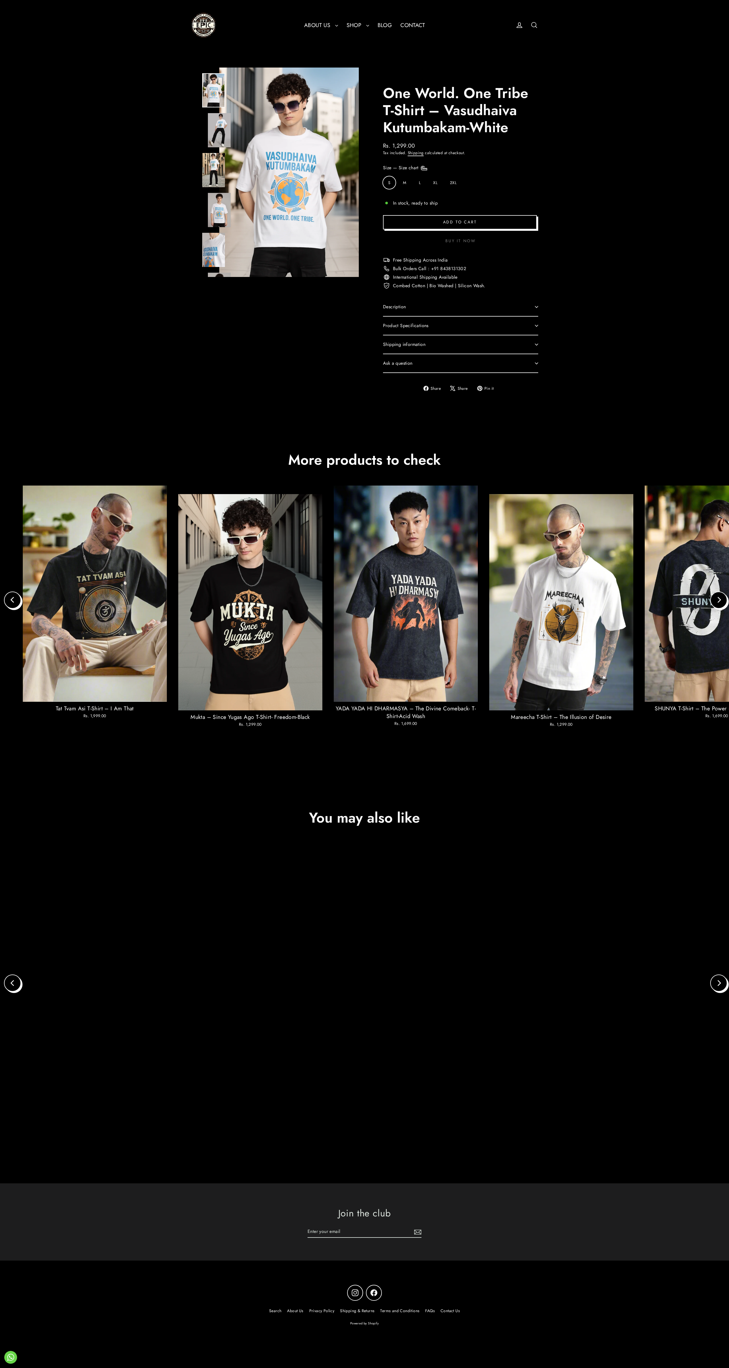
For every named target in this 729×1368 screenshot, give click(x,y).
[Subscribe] (416, 1232)
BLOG (385, 25)
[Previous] (12, 600)
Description (394, 306)
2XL (453, 182)
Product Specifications (406, 325)
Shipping (416, 153)
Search (275, 1311)
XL (435, 182)
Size (401, 167)
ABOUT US (318, 25)
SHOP (355, 25)
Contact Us (450, 1311)
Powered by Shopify (364, 1323)
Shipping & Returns (357, 1311)
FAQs (430, 1311)
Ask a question (398, 363)
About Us (295, 1311)
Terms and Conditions (399, 1311)
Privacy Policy (322, 1311)
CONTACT (412, 25)
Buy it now (460, 241)
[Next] (718, 600)
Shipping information (404, 344)
